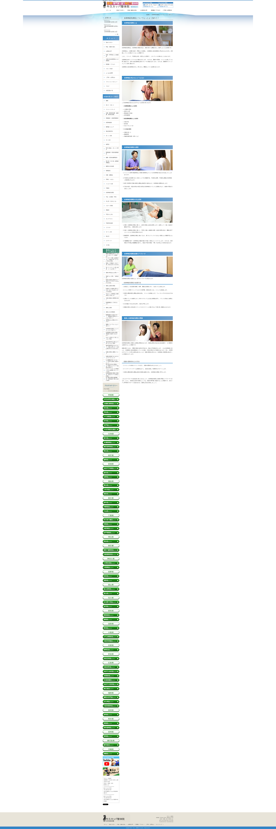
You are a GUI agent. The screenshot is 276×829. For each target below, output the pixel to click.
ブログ (107, 86)
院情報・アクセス (155, 11)
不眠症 (107, 188)
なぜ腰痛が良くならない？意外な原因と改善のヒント (112, 361)
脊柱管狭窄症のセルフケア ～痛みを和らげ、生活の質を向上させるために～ (112, 347)
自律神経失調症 (110, 192)
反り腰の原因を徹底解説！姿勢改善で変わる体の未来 (112, 379)
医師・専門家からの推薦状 (112, 55)
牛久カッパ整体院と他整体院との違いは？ (112, 294)
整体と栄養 (109, 307)
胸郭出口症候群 (110, 166)
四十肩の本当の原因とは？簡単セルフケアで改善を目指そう (112, 366)
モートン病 (109, 231)
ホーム (109, 11)
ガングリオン (109, 218)
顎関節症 (108, 170)
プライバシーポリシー (111, 81)
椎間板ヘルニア (110, 127)
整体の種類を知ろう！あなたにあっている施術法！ (112, 255)
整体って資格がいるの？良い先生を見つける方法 (112, 264)
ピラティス (109, 240)
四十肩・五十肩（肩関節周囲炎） (112, 162)
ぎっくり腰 (109, 135)
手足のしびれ (109, 214)
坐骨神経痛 (109, 122)
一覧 (117, 34)
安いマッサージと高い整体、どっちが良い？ (112, 268)
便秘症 (107, 210)
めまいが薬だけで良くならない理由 (112, 338)
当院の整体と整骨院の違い (112, 299)
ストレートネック (110, 109)
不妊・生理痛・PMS (111, 196)
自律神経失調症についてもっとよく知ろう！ (112, 329)
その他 (107, 245)
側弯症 (107, 144)
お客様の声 (144, 11)
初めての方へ (120, 11)
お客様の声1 (130, 824)
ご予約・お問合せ (167, 11)
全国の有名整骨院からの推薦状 (112, 60)
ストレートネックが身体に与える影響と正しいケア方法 (112, 370)
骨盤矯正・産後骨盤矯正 (112, 118)
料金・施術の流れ (132, 11)
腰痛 (107, 100)
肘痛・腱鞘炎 (109, 175)
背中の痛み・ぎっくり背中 (112, 148)
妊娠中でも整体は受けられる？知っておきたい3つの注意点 (112, 290)
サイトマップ (159, 824)
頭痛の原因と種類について (112, 352)
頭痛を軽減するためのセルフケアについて (112, 357)
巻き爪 (107, 236)
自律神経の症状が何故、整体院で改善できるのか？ (112, 334)
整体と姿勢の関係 (110, 285)
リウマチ (108, 227)
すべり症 (108, 140)
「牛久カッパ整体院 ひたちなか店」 (138, 827)
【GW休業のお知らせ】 (111, 22)
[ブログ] (111, 387)
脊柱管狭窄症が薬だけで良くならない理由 (112, 342)
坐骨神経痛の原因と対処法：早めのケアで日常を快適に (112, 375)
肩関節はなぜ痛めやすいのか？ (112, 320)
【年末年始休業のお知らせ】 (111, 26)
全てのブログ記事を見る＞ (113, 390)
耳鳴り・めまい (110, 179)
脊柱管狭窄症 (109, 131)
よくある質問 (109, 73)
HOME (148, 14)
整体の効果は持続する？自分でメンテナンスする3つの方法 (112, 281)
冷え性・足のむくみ (111, 201)
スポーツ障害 (109, 205)
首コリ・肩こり (110, 105)
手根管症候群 (109, 223)
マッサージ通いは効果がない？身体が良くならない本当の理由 (112, 259)
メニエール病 (109, 183)
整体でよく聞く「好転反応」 (112, 277)
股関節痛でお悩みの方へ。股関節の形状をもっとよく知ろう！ (112, 316)
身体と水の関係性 (110, 312)
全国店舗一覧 (109, 90)
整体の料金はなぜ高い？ (112, 272)
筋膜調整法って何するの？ (111, 303)
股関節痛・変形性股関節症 (112, 153)
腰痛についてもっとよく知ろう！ (112, 325)
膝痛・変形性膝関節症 (111, 157)
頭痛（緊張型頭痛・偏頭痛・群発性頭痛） (112, 113)
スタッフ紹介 (109, 68)
